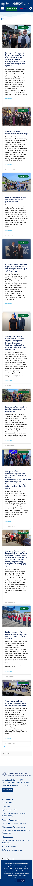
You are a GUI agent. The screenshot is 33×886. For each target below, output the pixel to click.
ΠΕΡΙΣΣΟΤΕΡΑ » (9, 99)
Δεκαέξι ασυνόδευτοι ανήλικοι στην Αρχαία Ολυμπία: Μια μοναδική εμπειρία (15, 199)
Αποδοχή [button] (21, 881)
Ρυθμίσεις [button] (16, 878)
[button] (29, 3)
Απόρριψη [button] (12, 881)
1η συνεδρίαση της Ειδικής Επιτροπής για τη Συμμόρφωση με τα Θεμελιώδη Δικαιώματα (15, 703)
